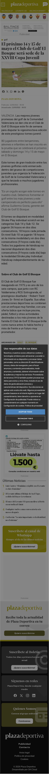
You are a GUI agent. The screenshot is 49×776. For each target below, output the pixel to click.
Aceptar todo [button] (25, 412)
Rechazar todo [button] (25, 418)
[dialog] (24, 387)
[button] (24, 424)
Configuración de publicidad (15, 399)
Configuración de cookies (14, 406)
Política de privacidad (33, 406)
